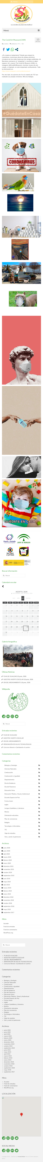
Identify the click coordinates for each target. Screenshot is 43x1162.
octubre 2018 (8, 903)
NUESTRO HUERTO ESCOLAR (14, 679)
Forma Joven (8, 801)
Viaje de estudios (9, 833)
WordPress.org (8, 933)
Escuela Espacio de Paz (12, 797)
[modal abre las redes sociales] (16, 49)
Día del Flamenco (10, 787)
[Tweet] (8, 49)
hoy (14, 598)
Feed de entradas (9, 926)
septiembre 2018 (9, 906)
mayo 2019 (7, 881)
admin (6, 43)
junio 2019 (7, 878)
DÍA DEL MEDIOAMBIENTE (12, 682)
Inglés (6, 804)
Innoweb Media (21, 1156)
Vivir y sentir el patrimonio (12, 837)
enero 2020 (7, 863)
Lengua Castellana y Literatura (14, 808)
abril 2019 (7, 885)
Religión (7, 822)
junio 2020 (7, 851)
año (18, 598)
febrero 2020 (8, 860)
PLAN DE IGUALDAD (10, 676)
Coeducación (8, 772)
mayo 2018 (7, 909)
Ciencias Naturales (10, 769)
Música (6, 812)
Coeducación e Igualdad (12, 776)
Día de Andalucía (9, 783)
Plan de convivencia (10, 819)
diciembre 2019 (8, 866)
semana (28, 598)
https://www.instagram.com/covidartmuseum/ (16, 71)
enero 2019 (7, 894)
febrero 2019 (8, 891)
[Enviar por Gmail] (8, 716)
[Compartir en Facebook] (4, 49)
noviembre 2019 (9, 869)
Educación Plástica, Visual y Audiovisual (17, 794)
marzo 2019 (7, 888)
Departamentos (9, 779)
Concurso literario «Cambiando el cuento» (17, 747)
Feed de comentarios (10, 929)
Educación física (9, 790)
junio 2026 (7, 848)
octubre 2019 (8, 872)
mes (23, 598)
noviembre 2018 (9, 900)
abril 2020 (7, 854)
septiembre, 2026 (18, 593)
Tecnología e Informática (12, 826)
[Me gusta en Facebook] (16, 716)
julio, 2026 (29, 593)
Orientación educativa (11, 815)
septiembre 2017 (9, 912)
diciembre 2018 (8, 897)
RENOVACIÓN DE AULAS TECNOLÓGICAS (17, 744)
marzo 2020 (7, 857)
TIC (19, 43)
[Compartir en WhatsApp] (12, 49)
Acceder (6, 923)
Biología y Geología (10, 765)
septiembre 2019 (9, 875)
